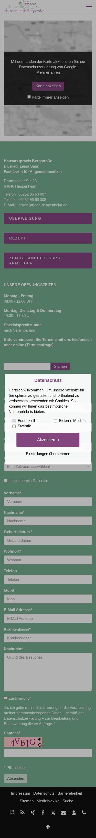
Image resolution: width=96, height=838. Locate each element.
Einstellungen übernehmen (48, 454)
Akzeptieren (48, 439)
